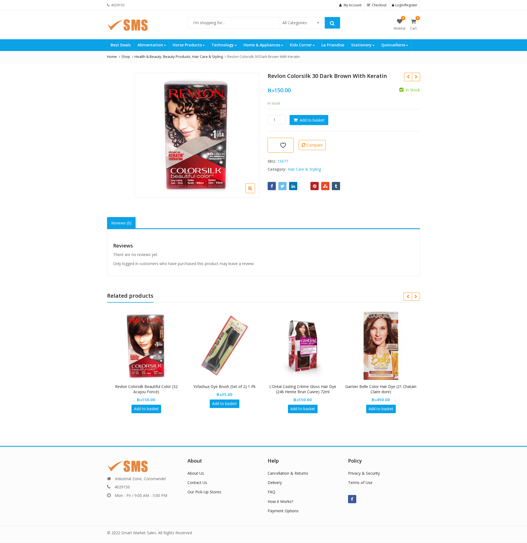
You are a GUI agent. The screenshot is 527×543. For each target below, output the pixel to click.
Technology (223, 44)
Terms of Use (360, 482)
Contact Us (197, 482)
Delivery (275, 482)
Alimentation (151, 44)
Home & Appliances (262, 44)
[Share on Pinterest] (314, 186)
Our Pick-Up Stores (204, 491)
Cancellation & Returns (288, 473)
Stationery (362, 44)
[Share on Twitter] (282, 186)
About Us (195, 473)
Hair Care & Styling (304, 169)
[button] (254, 193)
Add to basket (312, 120)
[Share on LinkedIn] (293, 186)
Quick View (149, 386)
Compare (314, 145)
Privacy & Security (364, 473)
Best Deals (121, 44)
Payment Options (283, 510)
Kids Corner (301, 44)
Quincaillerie (393, 44)
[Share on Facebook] (272, 186)
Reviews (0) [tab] (121, 223)
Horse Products (188, 44)
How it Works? (280, 501)
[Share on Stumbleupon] (325, 186)
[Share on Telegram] (304, 186)
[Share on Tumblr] (336, 186)
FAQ (271, 491)
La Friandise (332, 44)
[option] (197, 135)
